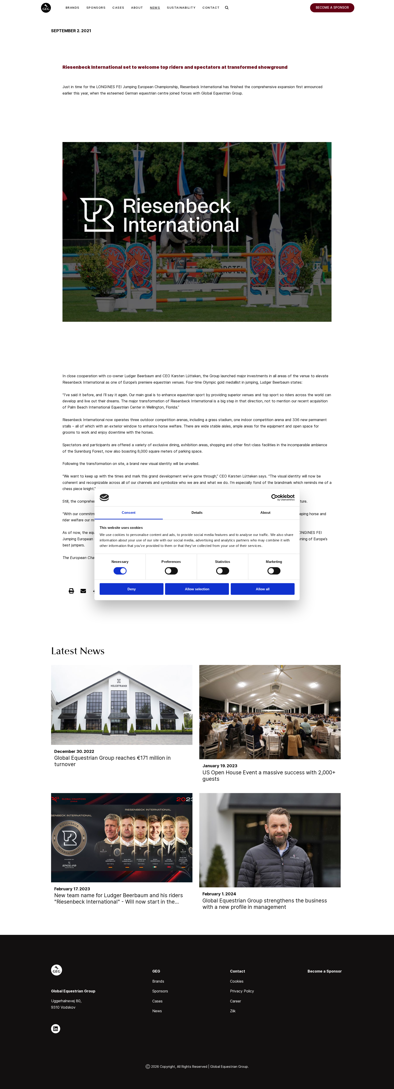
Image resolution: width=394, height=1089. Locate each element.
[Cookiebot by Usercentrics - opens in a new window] (275, 497)
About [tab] (265, 512)
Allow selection (197, 589)
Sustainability (181, 7)
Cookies (237, 981)
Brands (73, 7)
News (155, 7)
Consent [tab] (128, 512)
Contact (211, 7)
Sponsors (96, 7)
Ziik (233, 1011)
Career (235, 1001)
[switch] (171, 570)
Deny (131, 589)
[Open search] (226, 7)
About (137, 7)
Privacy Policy (242, 991)
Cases (118, 7)
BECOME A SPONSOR (332, 7)
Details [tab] (197, 512)
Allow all (263, 589)
